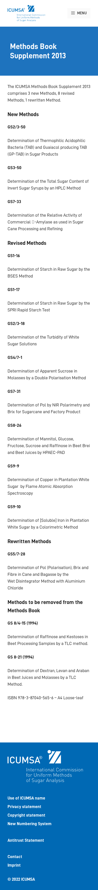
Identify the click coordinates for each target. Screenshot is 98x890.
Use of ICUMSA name (26, 798)
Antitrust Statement (26, 840)
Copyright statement (26, 815)
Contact (15, 857)
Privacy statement (24, 807)
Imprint (14, 865)
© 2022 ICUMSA (21, 879)
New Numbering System (30, 824)
